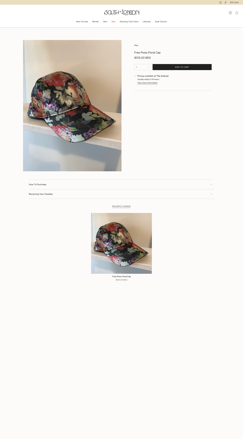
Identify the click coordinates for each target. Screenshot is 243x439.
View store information (147, 83)
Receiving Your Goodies (41, 194)
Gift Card (234, 2)
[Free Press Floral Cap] (121, 243)
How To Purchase (37, 184)
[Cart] (237, 12)
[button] (82, 21)
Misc (136, 45)
